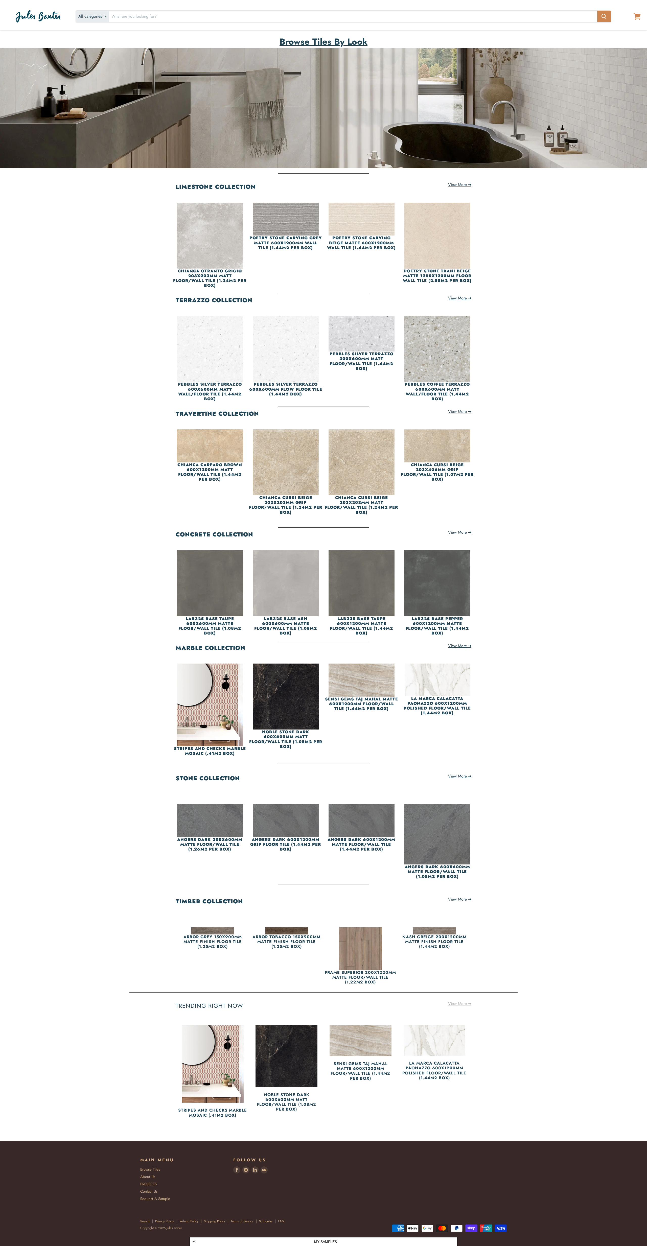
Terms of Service (242, 1221)
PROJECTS (148, 1184)
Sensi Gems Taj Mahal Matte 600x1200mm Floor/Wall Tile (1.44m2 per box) (361, 704)
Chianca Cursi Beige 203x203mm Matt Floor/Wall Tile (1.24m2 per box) (361, 505)
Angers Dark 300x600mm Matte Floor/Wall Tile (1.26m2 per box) (209, 844)
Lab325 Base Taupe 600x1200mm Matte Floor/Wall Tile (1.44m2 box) (361, 626)
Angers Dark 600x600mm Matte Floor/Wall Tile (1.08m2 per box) (437, 871)
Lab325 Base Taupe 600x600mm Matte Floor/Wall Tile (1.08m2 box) (209, 626)
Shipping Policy (214, 1221)
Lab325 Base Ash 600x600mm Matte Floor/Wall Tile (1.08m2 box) (285, 626)
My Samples (325, 1242)
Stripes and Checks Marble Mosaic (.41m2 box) (210, 751)
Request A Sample (155, 1199)
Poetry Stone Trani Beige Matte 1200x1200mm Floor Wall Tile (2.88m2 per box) (437, 276)
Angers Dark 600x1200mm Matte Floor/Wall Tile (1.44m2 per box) (361, 844)
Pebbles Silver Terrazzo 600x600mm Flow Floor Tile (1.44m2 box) (285, 389)
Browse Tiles (150, 1169)
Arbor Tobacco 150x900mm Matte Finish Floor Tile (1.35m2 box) (286, 941)
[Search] (604, 16)
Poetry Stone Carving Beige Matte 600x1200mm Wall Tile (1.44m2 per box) (361, 243)
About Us (147, 1177)
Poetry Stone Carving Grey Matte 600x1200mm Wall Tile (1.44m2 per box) (285, 243)
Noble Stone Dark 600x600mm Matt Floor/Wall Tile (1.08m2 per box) (285, 739)
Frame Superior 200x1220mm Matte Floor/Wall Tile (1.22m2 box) (360, 977)
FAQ (281, 1221)
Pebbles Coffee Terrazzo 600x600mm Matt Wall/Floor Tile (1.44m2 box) (437, 391)
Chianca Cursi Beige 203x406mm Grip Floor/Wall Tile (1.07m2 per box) (437, 472)
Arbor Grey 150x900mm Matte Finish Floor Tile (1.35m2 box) (212, 941)
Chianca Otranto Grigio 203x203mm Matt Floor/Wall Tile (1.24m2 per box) (209, 278)
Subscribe (265, 1221)
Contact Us (148, 1191)
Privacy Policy (164, 1221)
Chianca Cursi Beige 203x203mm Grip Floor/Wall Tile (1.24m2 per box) (285, 505)
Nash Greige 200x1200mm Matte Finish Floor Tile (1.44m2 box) (434, 941)
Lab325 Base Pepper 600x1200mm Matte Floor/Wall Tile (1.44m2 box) (437, 626)
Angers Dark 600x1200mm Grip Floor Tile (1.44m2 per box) (285, 844)
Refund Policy (188, 1221)
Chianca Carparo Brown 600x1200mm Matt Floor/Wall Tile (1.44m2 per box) (209, 472)
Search (145, 1221)
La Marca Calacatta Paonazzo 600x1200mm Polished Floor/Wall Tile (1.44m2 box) (437, 706)
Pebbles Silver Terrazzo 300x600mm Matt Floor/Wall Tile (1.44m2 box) (362, 361)
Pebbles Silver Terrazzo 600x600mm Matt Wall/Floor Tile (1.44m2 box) (210, 391)
